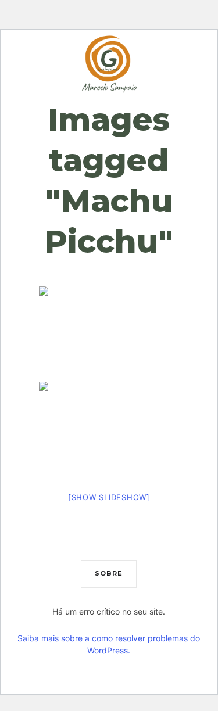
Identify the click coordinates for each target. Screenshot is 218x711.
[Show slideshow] (109, 497)
